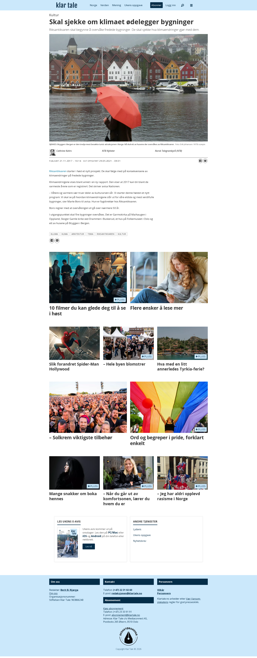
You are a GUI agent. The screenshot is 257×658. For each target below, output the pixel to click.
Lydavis (137, 529)
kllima (54, 234)
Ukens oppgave (133, 5)
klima (65, 234)
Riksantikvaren (57, 171)
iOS (85, 536)
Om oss (53, 593)
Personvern (164, 593)
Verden (104, 5)
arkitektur (78, 234)
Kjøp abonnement (113, 608)
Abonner (156, 5)
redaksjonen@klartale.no (127, 593)
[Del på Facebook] (200, 161)
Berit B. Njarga (69, 590)
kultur (122, 234)
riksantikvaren (105, 234)
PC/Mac (113, 532)
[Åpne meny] (191, 5)
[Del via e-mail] (205, 161)
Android (96, 536)
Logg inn (171, 5)
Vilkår (160, 590)
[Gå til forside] (67, 5)
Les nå (89, 546)
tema (90, 234)
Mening (116, 5)
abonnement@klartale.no (126, 615)
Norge (93, 5)
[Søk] (182, 5)
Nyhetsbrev (139, 541)
